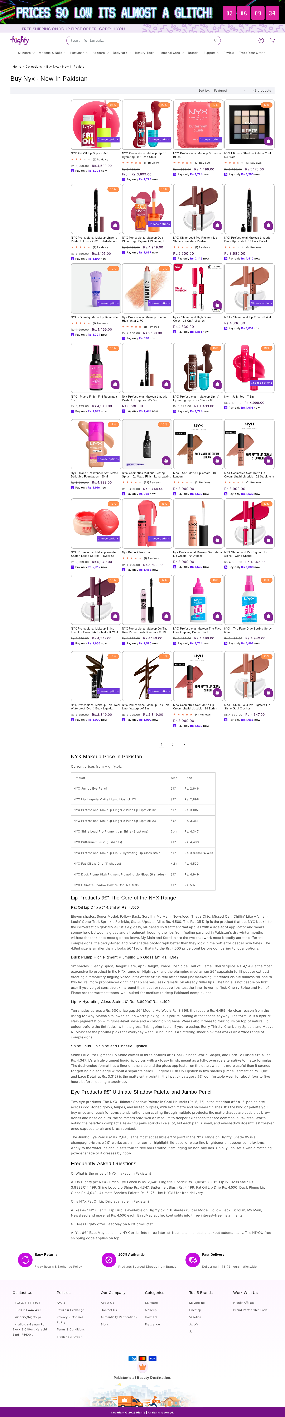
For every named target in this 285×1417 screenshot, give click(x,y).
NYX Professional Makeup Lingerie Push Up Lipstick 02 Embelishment (94, 239)
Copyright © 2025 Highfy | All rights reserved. (142, 1412)
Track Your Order (69, 1336)
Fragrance (152, 1324)
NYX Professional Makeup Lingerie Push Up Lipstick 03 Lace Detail (247, 239)
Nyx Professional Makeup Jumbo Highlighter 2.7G (144, 319)
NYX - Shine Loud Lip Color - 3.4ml (247, 317)
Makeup (151, 1310)
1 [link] (161, 744)
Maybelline (197, 1302)
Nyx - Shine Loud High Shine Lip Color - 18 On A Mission (194, 319)
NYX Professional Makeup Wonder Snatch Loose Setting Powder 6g (94, 554)
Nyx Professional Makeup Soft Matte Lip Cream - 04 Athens (197, 554)
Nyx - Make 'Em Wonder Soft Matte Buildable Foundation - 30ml (94, 474)
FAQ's (61, 1302)
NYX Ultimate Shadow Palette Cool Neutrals (247, 155)
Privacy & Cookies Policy (70, 1319)
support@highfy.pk (27, 1317)
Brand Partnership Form (250, 1310)
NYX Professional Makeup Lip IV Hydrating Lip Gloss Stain (144, 155)
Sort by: (204, 90)
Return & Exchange (70, 1310)
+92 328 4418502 (26, 1302)
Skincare (151, 1302)
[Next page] (184, 744)
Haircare (151, 1317)
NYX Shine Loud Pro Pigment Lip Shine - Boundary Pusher (195, 239)
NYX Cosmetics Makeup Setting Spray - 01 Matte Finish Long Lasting (146, 474)
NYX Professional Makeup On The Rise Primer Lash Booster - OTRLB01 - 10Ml (147, 630)
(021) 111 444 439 (26, 1310)
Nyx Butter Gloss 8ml (136, 552)
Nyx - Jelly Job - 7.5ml (239, 396)
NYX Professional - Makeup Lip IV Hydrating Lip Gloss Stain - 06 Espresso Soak (196, 398)
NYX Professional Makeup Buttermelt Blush (198, 155)
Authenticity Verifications (119, 1317)
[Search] (216, 40)
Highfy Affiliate (244, 1302)
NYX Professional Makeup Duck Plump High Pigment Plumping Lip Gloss (144, 239)
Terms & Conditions (71, 1329)
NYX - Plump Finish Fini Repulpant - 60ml (95, 398)
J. (190, 1331)
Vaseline (195, 1317)
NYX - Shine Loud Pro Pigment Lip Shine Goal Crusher (247, 706)
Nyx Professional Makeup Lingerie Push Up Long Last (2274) (144, 398)
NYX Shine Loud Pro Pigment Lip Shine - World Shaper (246, 554)
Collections (34, 66)
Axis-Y (193, 1324)
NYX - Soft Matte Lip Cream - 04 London (195, 474)
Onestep (195, 1310)
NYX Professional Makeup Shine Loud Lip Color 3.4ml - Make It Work (95, 630)
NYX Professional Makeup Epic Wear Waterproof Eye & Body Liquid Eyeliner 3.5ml (95, 706)
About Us (107, 1302)
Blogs (105, 1324)
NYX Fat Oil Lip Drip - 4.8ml (89, 153)
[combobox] (143, 40)
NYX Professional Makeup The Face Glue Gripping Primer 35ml (197, 630)
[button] (272, 40)
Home (17, 66)
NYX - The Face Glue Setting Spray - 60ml (249, 630)
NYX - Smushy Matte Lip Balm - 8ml (95, 317)
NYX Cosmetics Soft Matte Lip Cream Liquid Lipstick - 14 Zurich (195, 706)
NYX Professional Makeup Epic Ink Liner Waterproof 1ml (145, 706)
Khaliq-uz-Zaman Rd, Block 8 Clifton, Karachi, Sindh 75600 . (30, 1329)
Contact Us (109, 1310)
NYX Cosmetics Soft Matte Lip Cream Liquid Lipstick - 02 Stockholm (249, 474)
